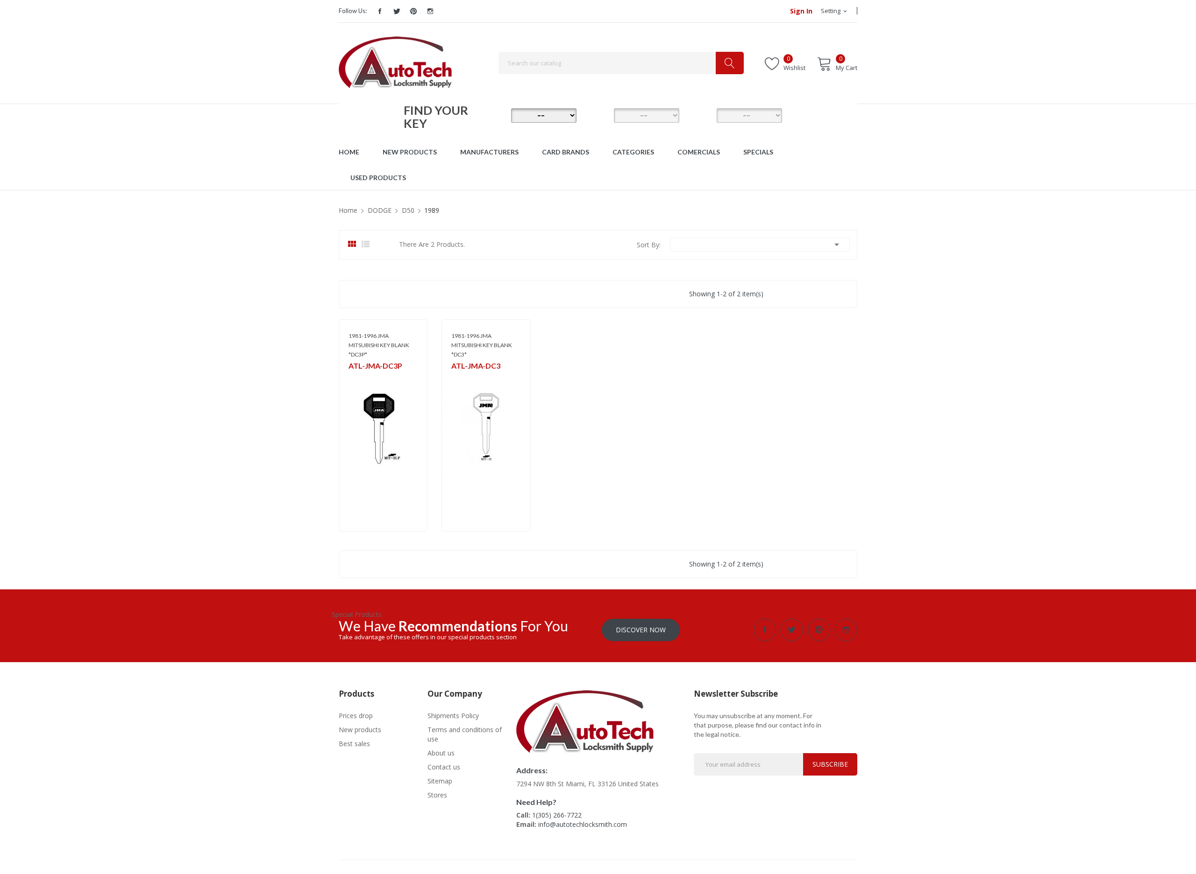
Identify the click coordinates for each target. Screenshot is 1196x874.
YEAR (703, 115)
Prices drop (356, 715)
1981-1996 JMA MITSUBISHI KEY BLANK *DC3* (481, 345)
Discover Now (641, 629)
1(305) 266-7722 (557, 815)
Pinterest (413, 11)
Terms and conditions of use (464, 734)
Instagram (430, 11)
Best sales (354, 743)
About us (441, 752)
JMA (353, 378)
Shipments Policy (453, 715)
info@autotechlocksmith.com (582, 824)
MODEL (600, 115)
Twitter (396, 11)
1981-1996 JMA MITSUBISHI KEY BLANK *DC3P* (379, 345)
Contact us (443, 766)
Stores (437, 794)
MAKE (497, 115)
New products (360, 729)
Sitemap (439, 780)
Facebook (380, 11)
